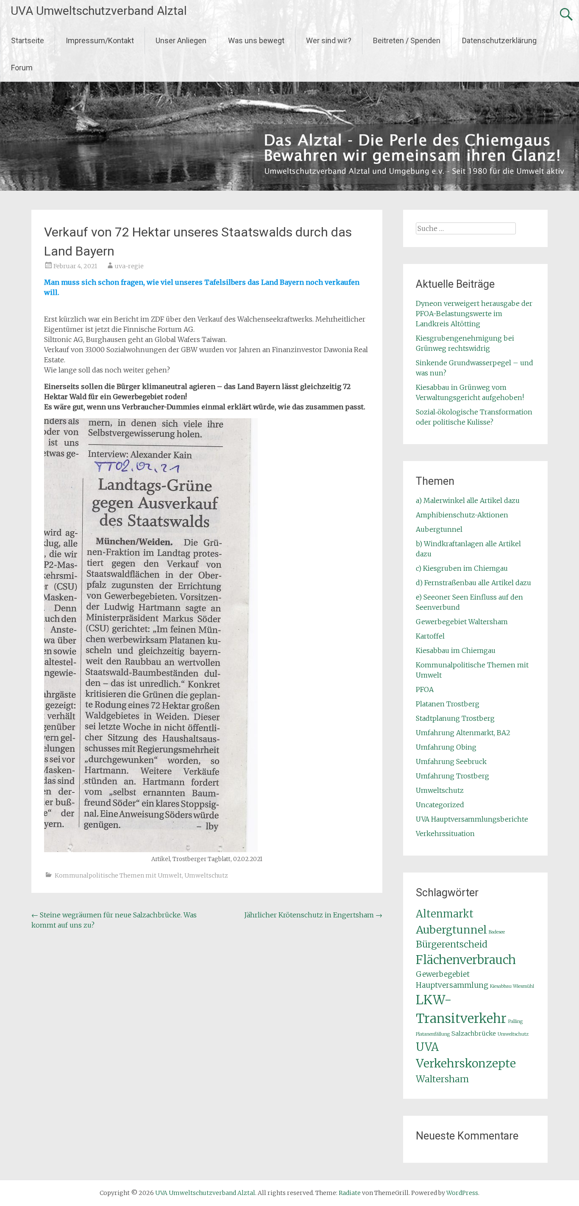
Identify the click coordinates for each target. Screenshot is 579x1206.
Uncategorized (440, 804)
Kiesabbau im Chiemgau (455, 650)
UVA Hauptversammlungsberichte (472, 819)
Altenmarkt (444, 914)
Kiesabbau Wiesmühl (512, 986)
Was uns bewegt (256, 40)
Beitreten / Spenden (406, 40)
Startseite (27, 40)
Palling (515, 1021)
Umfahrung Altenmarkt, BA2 (463, 732)
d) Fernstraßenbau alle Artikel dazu (473, 582)
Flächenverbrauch (466, 960)
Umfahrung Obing (446, 747)
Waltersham (442, 1079)
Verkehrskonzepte (466, 1063)
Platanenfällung (433, 1034)
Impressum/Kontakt (100, 40)
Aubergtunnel (439, 529)
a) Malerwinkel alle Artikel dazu (468, 500)
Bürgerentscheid (451, 944)
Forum (22, 67)
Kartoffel (430, 636)
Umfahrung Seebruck (451, 761)
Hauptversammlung (452, 985)
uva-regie (129, 266)
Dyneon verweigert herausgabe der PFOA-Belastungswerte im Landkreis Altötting (474, 313)
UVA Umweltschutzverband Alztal (99, 11)
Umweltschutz (206, 875)
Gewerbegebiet (443, 974)
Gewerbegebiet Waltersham (462, 621)
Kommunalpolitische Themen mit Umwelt (118, 875)
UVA (427, 1047)
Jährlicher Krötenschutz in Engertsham (313, 915)
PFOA (425, 689)
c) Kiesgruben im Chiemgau (462, 568)
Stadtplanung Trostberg (455, 718)
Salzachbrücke (473, 1033)
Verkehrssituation (445, 833)
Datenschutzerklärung (499, 40)
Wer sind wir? (328, 40)
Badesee (497, 932)
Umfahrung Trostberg (452, 776)
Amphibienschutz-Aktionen (462, 515)
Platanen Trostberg (447, 704)
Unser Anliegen (181, 40)
